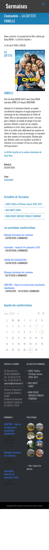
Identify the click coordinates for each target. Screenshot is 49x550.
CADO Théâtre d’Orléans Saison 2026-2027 (24, 204)
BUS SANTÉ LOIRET (13, 210)
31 (36, 326)
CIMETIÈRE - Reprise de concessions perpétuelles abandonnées (24, 286)
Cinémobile (8, 179)
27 (30, 350)
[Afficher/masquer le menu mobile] (43, 4)
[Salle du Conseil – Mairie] (39, 453)
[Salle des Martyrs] (39, 444)
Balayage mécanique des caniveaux (18, 235)
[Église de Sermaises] (31, 444)
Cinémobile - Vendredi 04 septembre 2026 (22, 247)
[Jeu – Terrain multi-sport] (39, 435)
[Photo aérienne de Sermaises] (31, 427)
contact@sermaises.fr (13, 383)
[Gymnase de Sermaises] (39, 427)
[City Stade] (31, 435)
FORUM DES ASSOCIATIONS (15, 260)
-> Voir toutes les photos (34, 467)
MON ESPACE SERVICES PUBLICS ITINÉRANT (23, 216)
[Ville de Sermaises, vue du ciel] (31, 453)
